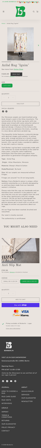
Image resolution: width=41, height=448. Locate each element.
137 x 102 (7, 85)
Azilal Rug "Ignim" (13, 23)
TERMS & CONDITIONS (7, 416)
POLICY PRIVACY (8, 427)
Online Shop (18, 69)
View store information (13, 328)
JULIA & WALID (27, 391)
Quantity (5, 94)
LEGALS (5, 408)
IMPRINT (5, 412)
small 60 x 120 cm (10, 281)
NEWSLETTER (27, 401)
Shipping (12, 76)
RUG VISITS (6, 400)
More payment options (20, 313)
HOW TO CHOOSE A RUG (10, 392)
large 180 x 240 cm (29, 281)
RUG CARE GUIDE (9, 397)
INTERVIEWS (7, 403)
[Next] (38, 45)
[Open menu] (3, 11)
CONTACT (6, 431)
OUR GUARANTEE (28, 398)
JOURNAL (5, 387)
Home (3, 23)
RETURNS (5, 421)
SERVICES (25, 395)
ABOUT (24, 387)
